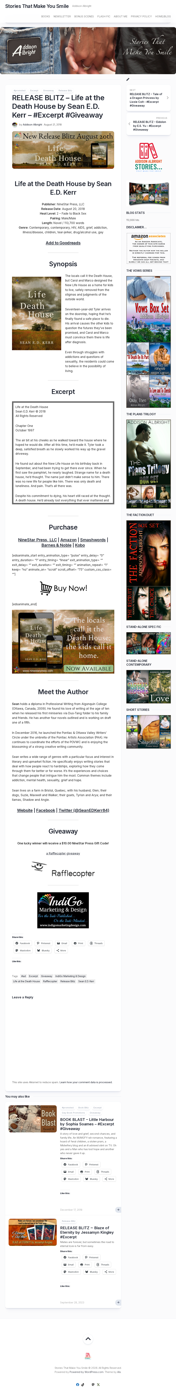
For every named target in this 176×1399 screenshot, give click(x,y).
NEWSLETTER (62, 16)
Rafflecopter (50, 981)
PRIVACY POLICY (141, 16)
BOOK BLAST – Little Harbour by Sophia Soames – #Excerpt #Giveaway (87, 1124)
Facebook (45, 810)
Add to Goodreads (63, 242)
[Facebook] (77, 1384)
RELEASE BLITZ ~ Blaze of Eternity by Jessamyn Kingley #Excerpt (87, 1232)
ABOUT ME (120, 16)
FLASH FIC (103, 16)
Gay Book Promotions (73, 1112)
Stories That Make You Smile (37, 6)
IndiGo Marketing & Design (71, 976)
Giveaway (48, 90)
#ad (23, 976)
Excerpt (34, 90)
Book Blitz (83, 1107)
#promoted (19, 90)
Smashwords (93, 539)
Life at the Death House (26, 981)
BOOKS (45, 16)
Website (25, 810)
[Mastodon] (93, 1384)
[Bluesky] (88, 1384)
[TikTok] (82, 1384)
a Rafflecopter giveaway (63, 853)
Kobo (80, 545)
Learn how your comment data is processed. (85, 1082)
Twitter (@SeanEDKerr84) (84, 810)
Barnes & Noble (56, 545)
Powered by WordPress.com (86, 1372)
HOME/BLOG (163, 16)
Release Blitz (65, 90)
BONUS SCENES (84, 16)
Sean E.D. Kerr (86, 981)
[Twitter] (98, 1384)
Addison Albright (32, 124)
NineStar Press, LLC (37, 539)
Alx (119, 1372)
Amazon (68, 539)
